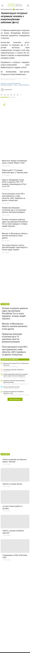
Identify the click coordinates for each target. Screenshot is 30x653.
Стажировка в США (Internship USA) (15, 556)
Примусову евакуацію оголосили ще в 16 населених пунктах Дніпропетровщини (14, 210)
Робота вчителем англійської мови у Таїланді (14, 460)
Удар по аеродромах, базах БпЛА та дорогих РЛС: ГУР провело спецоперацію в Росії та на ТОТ (14, 183)
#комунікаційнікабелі (24, 85)
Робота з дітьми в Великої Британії (13, 532)
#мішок (16, 85)
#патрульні (3, 83)
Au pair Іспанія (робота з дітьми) (13, 507)
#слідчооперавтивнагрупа (14, 83)
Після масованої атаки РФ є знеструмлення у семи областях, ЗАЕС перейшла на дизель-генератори (13, 197)
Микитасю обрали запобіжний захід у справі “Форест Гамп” (14, 162)
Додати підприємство (15, 399)
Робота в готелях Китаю (12, 484)
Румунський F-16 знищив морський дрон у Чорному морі (15, 171)
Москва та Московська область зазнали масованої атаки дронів (15, 235)
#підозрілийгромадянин (7, 85)
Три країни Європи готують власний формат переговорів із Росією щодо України (15, 247)
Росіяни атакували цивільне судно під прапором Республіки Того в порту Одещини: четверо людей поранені (15, 222)
